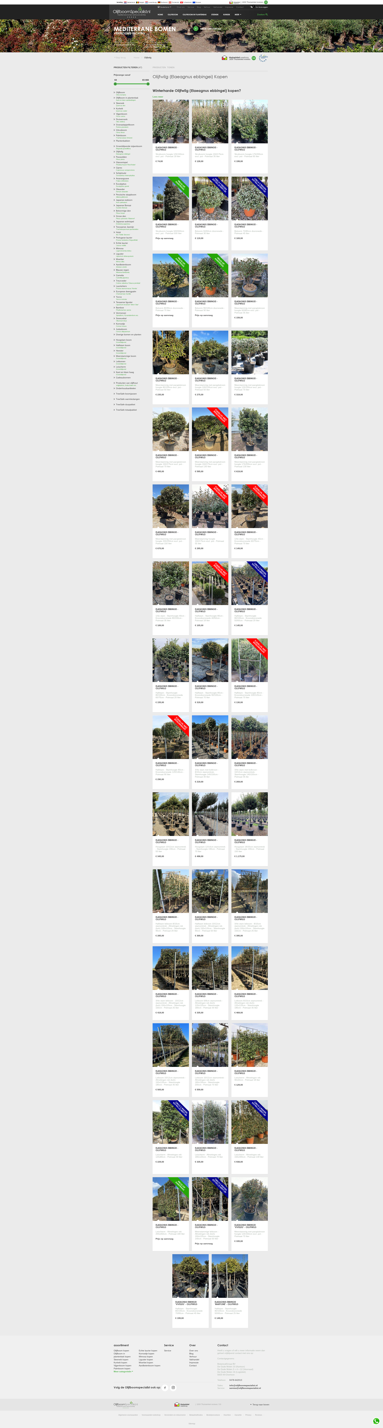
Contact (240, 7)
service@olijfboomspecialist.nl (245, 1388)
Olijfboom (173, 14)
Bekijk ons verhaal (210, 29)
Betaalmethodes (196, 1415)
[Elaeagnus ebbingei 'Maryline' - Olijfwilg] (230, 1276)
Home (160, 14)
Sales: (220, 1385)
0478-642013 (235, 1380)
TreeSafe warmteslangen (128, 399)
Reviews (258, 1415)
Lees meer (158, 97)
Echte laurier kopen (148, 1350)
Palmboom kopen (122, 1368)
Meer (237, 14)
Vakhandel (217, 7)
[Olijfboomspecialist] (126, 1404)
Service (191, 7)
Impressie (229, 7)
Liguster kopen (146, 1359)
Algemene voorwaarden (128, 1415)
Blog (199, 7)
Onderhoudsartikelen (126, 388)
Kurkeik (226, 14)
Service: (221, 1388)
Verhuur (207, 7)
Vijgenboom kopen (122, 1365)
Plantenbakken (123, 141)
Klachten (227, 1415)
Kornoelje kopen (146, 1353)
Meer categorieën (122, 1371)
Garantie (238, 1415)
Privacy (248, 1415)
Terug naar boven (260, 1404)
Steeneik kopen (121, 1359)
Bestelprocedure (213, 1415)
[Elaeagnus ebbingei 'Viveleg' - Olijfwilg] (249, 1199)
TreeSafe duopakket (125, 404)
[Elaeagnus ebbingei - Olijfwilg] (171, 121)
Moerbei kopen (146, 1362)
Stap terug (121, 57)
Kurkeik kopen (120, 1362)
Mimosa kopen (146, 1356)
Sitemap (192, 1424)
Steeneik (214, 14)
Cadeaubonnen (123, 377)
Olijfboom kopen (121, 1350)
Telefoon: (221, 1380)
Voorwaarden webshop (151, 1415)
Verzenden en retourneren (175, 1415)
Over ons (181, 7)
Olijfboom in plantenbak (194, 14)
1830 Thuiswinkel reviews (254, 2)
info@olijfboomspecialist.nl (243, 1385)
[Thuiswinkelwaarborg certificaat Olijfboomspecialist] (234, 2)
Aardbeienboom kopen (149, 1365)
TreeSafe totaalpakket (126, 410)
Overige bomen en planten (128, 334)
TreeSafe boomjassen (126, 393)
